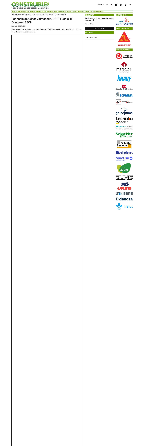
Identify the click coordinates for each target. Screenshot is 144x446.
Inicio (13, 14)
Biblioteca (19, 14)
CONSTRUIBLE (30, 5)
